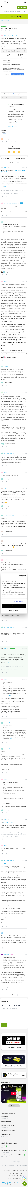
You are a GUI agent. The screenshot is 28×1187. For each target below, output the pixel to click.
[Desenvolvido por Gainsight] (14, 1162)
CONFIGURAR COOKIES (15, 1173)
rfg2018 (5, 392)
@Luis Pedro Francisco (8, 822)
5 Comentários (5, 1152)
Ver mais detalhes (18, 601)
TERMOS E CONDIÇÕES (12, 1178)
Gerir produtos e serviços (7, 1123)
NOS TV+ (3, 1146)
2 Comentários (5, 1148)
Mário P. (5, 167)
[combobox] (14, 11)
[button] (2, 7)
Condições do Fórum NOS (7, 1165)
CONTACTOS (8, 1170)
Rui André (6, 222)
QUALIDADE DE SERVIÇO (15, 1175)
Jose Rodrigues (7, 954)
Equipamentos (4, 1136)
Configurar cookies (13, 610)
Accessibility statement (21, 1165)
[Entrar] (2, 11)
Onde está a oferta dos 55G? (8, 1125)
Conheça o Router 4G (6, 1134)
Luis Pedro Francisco (9, 453)
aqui (16, 122)
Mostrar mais (14, 1105)
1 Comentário (4, 1156)
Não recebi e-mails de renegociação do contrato (13, 1150)
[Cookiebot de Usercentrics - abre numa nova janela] (19, 576)
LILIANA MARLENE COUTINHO (11, 35)
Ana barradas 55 (7, 933)
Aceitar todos (14, 606)
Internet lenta (4, 1116)
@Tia (5, 863)
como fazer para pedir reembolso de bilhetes (12, 1155)
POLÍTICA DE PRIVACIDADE (20, 1170)
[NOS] (5, 2)
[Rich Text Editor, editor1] (14, 1015)
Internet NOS (5, 20)
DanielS (5, 281)
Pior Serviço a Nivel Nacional (8, 1130)
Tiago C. (6, 648)
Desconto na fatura (6, 1121)
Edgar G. (6, 488)
